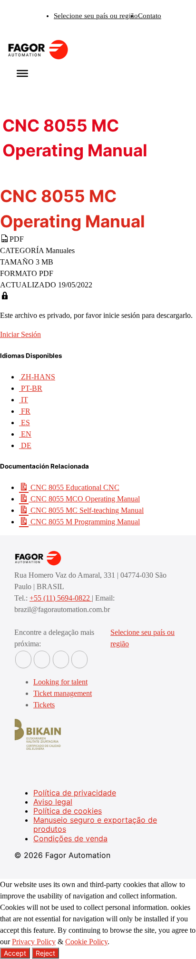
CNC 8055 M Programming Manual (84, 522)
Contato (149, 16)
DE (25, 445)
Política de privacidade (74, 792)
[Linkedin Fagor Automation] (42, 659)
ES (24, 422)
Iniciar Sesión (20, 334)
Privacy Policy (34, 942)
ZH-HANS (37, 377)
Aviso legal (52, 801)
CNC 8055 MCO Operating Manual (84, 499)
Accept (15, 953)
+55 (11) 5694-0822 (60, 598)
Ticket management (62, 693)
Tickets (44, 705)
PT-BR (30, 388)
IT (23, 400)
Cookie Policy (86, 942)
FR (24, 411)
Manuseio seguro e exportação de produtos (95, 824)
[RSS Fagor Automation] (79, 659)
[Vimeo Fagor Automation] (61, 659)
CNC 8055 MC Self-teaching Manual (86, 510)
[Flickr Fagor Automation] (23, 659)
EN (25, 434)
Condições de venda (70, 838)
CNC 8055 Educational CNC (74, 487)
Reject (45, 953)
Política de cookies (67, 811)
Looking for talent (60, 682)
